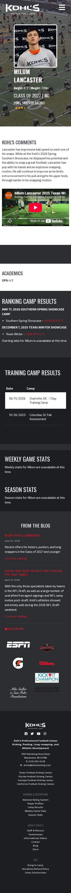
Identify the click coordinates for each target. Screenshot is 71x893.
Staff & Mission (35, 830)
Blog (35, 845)
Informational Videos (35, 838)
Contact (35, 841)
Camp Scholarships (35, 872)
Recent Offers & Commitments (22, 535)
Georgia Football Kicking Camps (35, 780)
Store (35, 849)
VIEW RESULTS (53, 320)
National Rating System (36, 799)
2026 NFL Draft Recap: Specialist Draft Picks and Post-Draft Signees (33, 573)
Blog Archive (15, 629)
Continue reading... (16, 558)
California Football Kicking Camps (35, 783)
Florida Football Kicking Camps (36, 776)
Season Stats (35, 814)
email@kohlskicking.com (37, 765)
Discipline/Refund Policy (35, 868)
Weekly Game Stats (35, 810)
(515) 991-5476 (37, 761)
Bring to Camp (35, 865)
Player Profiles (36, 803)
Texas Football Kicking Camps (35, 772)
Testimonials (35, 834)
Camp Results (35, 807)
